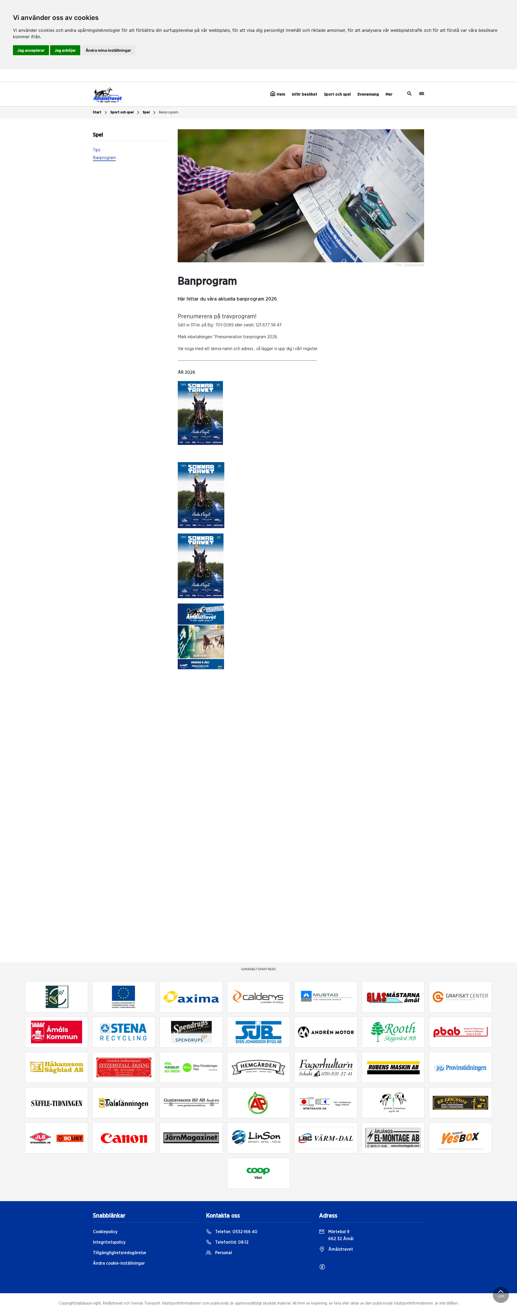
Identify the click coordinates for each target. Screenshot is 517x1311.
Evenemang (368, 94)
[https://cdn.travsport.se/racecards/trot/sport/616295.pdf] (200, 413)
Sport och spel (337, 94)
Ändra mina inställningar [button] (108, 50)
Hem (280, 94)
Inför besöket (304, 94)
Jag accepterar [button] (31, 50)
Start (97, 112)
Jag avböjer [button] (65, 50)
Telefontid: (231, 1242)
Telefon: (235, 1232)
